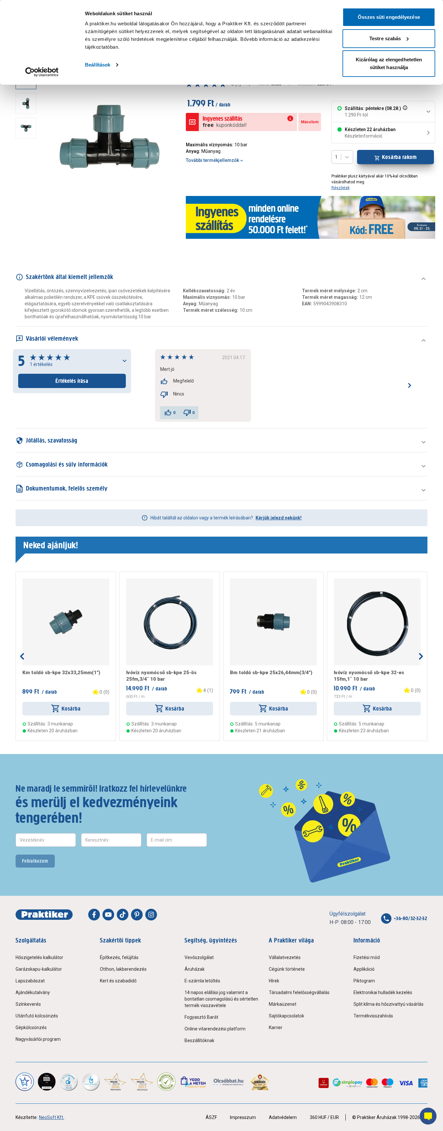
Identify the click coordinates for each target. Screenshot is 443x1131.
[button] (404, 111)
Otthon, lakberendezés (123, 969)
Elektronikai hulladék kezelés (382, 992)
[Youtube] (108, 914)
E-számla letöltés (202, 980)
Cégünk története (287, 969)
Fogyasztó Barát (201, 1017)
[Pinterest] (137, 914)
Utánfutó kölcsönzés (37, 1015)
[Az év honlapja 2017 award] (142, 1082)
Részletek (340, 188)
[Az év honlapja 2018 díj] (69, 1082)
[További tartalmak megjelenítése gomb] (27, 209)
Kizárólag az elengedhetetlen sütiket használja (389, 63)
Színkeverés (28, 1004)
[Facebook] (94, 914)
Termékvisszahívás (373, 1015)
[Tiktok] (122, 914)
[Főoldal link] (44, 914)
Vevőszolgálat (199, 957)
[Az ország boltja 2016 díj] (115, 1082)
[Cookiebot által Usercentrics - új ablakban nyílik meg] (42, 72)
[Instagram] (151, 914)
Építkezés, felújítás (119, 957)
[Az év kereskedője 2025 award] (259, 1082)
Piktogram (364, 980)
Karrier (275, 1027)
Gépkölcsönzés (31, 1027)
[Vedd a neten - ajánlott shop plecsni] (193, 1082)
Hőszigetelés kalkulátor (39, 957)
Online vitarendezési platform (215, 1028)
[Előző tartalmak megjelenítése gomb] (22, 656)
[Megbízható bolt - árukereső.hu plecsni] (166, 1082)
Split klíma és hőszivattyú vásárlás (388, 1004)
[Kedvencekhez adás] (25, 581)
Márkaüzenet (282, 1004)
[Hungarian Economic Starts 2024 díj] (25, 1082)
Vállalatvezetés (285, 957)
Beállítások (97, 64)
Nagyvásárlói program (38, 1039)
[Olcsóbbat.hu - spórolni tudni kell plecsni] (228, 1082)
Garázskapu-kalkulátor (39, 969)
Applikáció (364, 969)
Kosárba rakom (399, 157)
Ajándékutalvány (33, 992)
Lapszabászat (30, 980)
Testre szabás (385, 38)
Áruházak (195, 969)
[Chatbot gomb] (428, 1116)
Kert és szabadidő (118, 980)
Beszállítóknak (199, 1040)
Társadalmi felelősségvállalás (299, 992)
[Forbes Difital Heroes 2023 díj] (47, 1082)
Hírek (274, 980)
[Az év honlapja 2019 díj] (91, 1082)
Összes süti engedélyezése (389, 17)
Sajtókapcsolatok (286, 1015)
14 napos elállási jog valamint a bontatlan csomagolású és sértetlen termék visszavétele (221, 999)
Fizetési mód (366, 957)
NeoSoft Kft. (51, 1117)
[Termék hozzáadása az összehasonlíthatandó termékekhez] (34, 581)
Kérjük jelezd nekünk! (279, 517)
